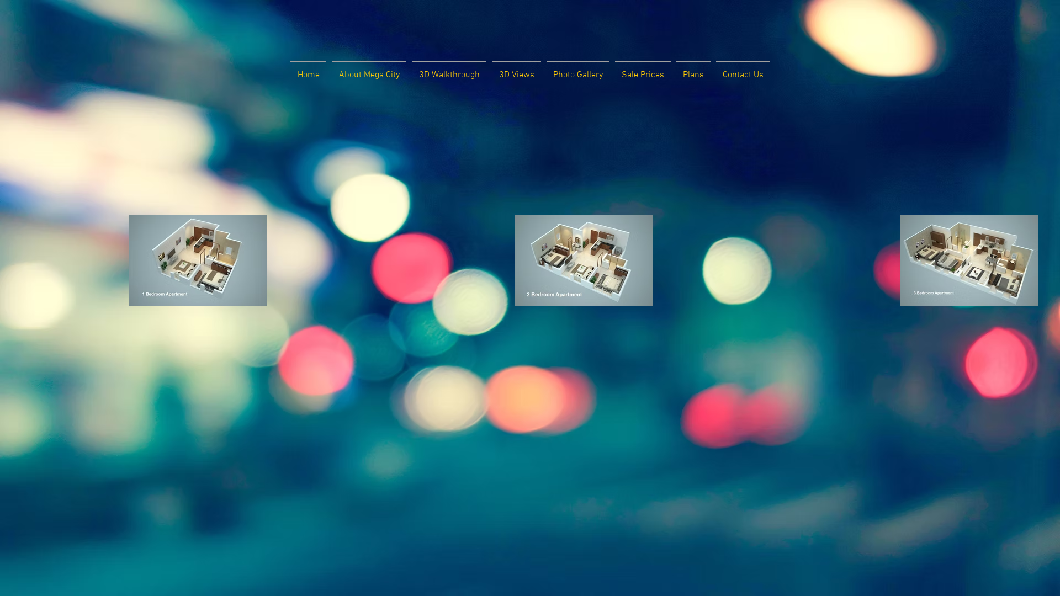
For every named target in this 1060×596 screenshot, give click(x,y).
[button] (369, 70)
